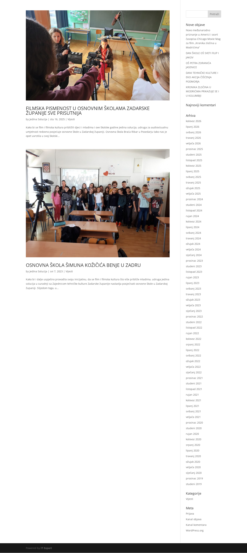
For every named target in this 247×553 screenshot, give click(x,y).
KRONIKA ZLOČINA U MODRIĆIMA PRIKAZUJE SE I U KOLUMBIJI (202, 91)
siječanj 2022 (194, 372)
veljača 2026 (193, 143)
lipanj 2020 (192, 450)
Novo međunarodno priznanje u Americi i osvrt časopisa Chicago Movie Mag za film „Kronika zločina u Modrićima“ (203, 38)
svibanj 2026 (193, 132)
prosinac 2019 (194, 478)
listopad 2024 (194, 210)
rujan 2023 (192, 277)
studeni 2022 (194, 322)
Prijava (190, 513)
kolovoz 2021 (193, 400)
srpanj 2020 (193, 445)
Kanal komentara (196, 525)
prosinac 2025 (194, 149)
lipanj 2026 (192, 126)
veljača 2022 (193, 366)
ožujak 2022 (193, 361)
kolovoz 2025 (193, 165)
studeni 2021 (194, 383)
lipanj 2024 (192, 227)
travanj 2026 (193, 137)
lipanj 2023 (192, 283)
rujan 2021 (192, 394)
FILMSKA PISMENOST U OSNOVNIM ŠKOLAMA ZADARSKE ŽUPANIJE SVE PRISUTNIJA (88, 110)
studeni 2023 (194, 266)
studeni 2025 (194, 154)
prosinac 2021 (194, 378)
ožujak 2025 (193, 188)
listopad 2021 (194, 389)
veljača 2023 (193, 305)
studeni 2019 (194, 484)
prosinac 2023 (194, 260)
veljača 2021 (193, 417)
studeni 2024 (194, 205)
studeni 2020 (194, 428)
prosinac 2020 (194, 422)
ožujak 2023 (193, 299)
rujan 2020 (192, 434)
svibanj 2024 (193, 232)
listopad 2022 (194, 327)
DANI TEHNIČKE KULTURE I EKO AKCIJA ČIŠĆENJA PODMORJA (202, 77)
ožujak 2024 (193, 243)
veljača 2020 (193, 467)
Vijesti (71, 119)
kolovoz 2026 (193, 121)
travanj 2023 (193, 294)
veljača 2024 (193, 249)
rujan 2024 (192, 216)
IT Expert (46, 548)
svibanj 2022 (193, 355)
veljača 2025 (193, 193)
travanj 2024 (193, 238)
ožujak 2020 (193, 461)
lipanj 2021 (192, 406)
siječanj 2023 (194, 311)
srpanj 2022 (193, 344)
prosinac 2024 (194, 199)
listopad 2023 (194, 271)
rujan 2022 (192, 333)
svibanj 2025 (193, 177)
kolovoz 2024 (193, 221)
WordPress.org (195, 530)
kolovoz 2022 (193, 339)
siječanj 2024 (194, 255)
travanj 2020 (193, 456)
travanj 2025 (193, 182)
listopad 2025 (194, 160)
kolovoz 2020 (193, 439)
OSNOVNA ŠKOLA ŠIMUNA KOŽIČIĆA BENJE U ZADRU (83, 265)
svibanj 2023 (193, 288)
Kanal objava (193, 519)
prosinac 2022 (194, 316)
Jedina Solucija (38, 119)
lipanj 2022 (192, 350)
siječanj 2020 (194, 472)
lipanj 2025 (192, 171)
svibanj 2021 (193, 411)
